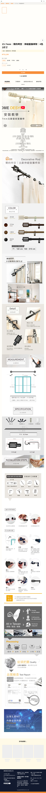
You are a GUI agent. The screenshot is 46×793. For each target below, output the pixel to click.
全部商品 (2, 3)
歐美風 (12, 3)
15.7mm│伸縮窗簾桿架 (19, 3)
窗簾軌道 (7, 3)
